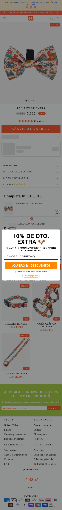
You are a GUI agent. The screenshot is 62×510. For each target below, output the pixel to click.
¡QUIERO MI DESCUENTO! (31, 265)
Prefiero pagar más (31, 275)
